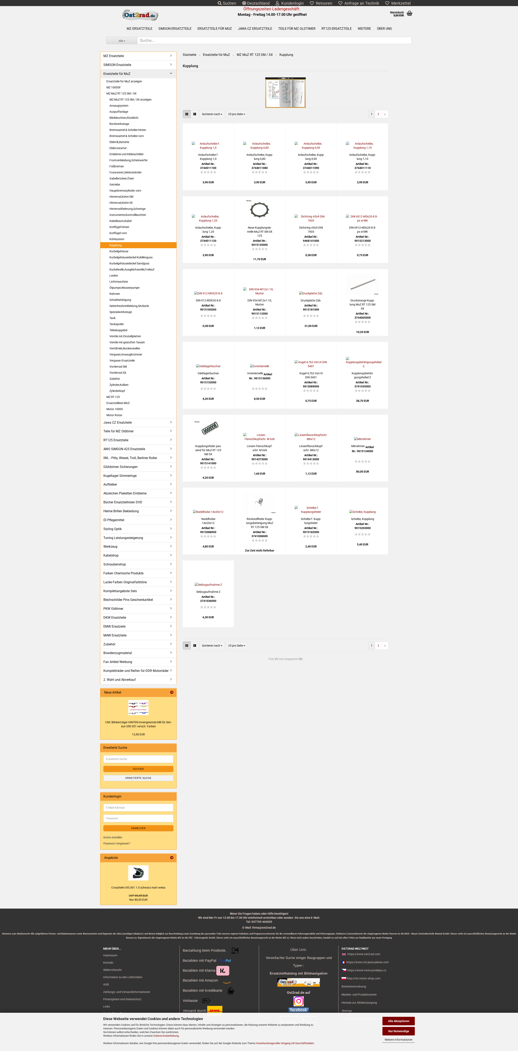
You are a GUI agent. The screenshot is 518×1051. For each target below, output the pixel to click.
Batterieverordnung (354, 986)
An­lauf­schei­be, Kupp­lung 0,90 (311, 156)
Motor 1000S (114, 409)
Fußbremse (116, 166)
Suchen (229, 3)
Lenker (113, 275)
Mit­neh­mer (358, 446)
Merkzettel (400, 3)
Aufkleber (110, 484)
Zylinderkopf (117, 390)
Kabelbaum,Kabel (120, 221)
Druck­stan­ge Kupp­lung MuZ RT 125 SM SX (362, 304)
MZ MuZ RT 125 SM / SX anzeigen (130, 99)
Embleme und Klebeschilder (126, 154)
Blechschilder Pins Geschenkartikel (128, 600)
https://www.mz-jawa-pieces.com (367, 962)
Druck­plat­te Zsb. (311, 300)
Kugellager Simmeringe (120, 476)
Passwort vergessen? (116, 843)
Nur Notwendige (398, 1031)
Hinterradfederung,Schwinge (127, 208)
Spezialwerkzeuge (120, 312)
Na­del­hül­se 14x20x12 (208, 521)
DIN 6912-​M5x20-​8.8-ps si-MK (362, 229)
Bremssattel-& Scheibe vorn (126, 136)
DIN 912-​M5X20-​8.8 (208, 300)
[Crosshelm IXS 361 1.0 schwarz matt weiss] (138, 872)
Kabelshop (111, 555)
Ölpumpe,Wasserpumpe (124, 287)
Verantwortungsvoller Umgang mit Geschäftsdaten (285, 1043)
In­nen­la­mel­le (255, 373)
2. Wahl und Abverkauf (119, 680)
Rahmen (114, 293)
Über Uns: (298, 950)
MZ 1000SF (113, 87)
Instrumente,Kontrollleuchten (127, 214)
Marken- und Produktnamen (359, 994)
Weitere (364, 29)
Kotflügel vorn (118, 233)
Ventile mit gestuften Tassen (127, 342)
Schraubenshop (114, 564)
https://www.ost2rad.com (363, 954)
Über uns (384, 29)
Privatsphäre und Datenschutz (122, 999)
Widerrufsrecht (112, 969)
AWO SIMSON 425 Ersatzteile (124, 449)
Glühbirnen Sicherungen (120, 467)
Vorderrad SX (117, 372)
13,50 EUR (138, 734)
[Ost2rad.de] (140, 15)
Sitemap (347, 1010)
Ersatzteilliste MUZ (118, 403)
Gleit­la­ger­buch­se (208, 373)
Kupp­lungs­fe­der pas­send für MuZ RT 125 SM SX (208, 450)
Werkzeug (110, 546)
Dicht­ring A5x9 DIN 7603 (311, 229)
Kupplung (115, 245)
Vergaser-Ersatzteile (122, 360)
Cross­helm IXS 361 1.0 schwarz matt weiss (138, 887)
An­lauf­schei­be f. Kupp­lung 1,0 (208, 156)
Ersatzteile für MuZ (214, 29)
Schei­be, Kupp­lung (362, 519)
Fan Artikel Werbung (117, 662)
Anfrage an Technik (360, 3)
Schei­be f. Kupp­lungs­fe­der (311, 521)
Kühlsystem (116, 239)
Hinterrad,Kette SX (121, 202)
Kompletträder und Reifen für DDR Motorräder (136, 671)
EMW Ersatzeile (114, 626)
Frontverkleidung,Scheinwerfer (128, 160)
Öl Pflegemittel (113, 520)
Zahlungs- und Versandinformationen (126, 992)
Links (106, 1006)
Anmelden (138, 828)
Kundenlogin (291, 3)
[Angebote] (171, 858)
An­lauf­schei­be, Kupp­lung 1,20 (208, 229)
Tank (112, 318)
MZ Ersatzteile (139, 29)
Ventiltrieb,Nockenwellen (124, 348)
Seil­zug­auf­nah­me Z (208, 591)
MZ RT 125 (113, 397)
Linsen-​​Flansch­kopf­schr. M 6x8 (259, 448)
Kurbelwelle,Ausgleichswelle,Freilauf (131, 269)
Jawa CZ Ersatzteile (255, 29)
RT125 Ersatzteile (337, 29)
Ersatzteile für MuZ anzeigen (124, 81)
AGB (106, 984)
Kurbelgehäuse (118, 251)
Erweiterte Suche (138, 778)
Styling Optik (112, 529)
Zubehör (114, 378)
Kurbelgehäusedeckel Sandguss (129, 263)
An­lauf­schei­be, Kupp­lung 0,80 (259, 156)
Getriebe (114, 184)
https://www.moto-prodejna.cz (366, 970)
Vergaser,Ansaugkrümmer (125, 354)
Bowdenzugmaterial (117, 653)
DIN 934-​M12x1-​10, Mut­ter (259, 302)
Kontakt (108, 962)
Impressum (110, 955)
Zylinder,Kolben (118, 384)
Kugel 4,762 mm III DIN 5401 (311, 375)
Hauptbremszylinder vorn (125, 190)
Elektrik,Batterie (119, 142)
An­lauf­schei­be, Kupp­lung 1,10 (362, 156)
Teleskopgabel (118, 330)
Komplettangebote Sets (120, 591)
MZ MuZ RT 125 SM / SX (121, 93)
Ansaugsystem (118, 105)
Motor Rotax (114, 415)
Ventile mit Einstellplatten (125, 336)
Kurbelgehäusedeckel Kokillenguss (131, 257)
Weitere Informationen (399, 1039)
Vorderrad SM (118, 366)
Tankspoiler (116, 324)
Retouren (323, 3)
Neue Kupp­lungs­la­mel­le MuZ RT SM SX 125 (259, 231)
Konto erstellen (112, 837)
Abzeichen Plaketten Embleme (124, 493)
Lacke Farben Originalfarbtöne (125, 582)
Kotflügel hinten (119, 227)
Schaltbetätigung (120, 299)
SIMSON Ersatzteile (174, 29)
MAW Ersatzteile (114, 635)
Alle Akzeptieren (398, 1021)
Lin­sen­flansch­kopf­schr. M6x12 (311, 448)
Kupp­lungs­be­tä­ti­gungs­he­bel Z (362, 375)
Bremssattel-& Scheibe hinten (127, 130)
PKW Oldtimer (113, 609)
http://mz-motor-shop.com (363, 978)
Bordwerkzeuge (119, 123)
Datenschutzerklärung (166, 1035)
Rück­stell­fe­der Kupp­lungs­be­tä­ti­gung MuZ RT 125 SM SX (259, 523)
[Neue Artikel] (171, 692)
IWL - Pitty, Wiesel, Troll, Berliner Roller (130, 458)
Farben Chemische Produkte (123, 573)
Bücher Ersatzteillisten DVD (122, 502)
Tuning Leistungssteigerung (123, 538)
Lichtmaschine (118, 281)
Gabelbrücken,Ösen (121, 178)
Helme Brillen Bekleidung (121, 511)
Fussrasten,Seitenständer (125, 172)
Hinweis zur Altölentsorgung (359, 1002)
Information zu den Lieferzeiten (122, 977)
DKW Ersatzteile (114, 617)
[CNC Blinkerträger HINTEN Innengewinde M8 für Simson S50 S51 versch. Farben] (138, 707)
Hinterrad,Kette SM (121, 196)
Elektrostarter (118, 148)
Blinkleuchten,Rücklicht (123, 117)
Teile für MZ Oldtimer (296, 29)
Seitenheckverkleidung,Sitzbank (129, 306)
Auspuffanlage (118, 111)
